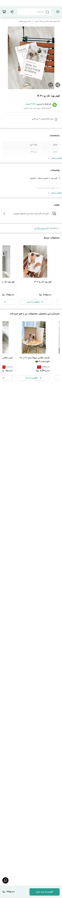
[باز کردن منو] (57, 11)
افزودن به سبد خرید (44, 892)
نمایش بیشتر (56, 158)
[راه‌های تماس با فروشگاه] (5, 880)
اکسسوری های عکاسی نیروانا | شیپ (47, 21)
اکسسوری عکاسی (24, 21)
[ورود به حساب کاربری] (12, 12)
